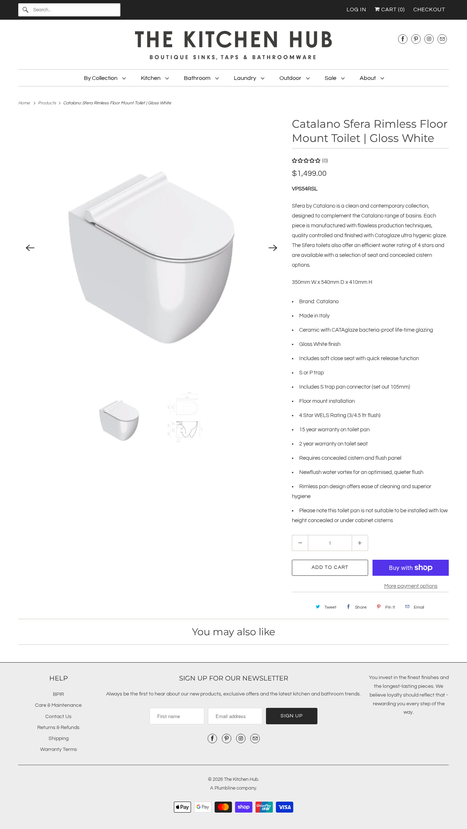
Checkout (429, 9)
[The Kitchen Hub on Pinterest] (416, 39)
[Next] (273, 248)
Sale (331, 78)
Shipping (59, 738)
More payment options (410, 586)
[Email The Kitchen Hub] (442, 39)
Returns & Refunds (58, 727)
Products (47, 103)
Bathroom (198, 78)
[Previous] (30, 248)
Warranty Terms (58, 749)
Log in (356, 9)
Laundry (245, 78)
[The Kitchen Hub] (233, 46)
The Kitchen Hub (241, 779)
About (368, 78)
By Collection (101, 78)
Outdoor (290, 78)
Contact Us (58, 716)
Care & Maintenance (58, 705)
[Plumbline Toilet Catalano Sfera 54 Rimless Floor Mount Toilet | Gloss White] (151, 248)
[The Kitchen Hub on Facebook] (403, 39)
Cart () (392, 9)
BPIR (58, 694)
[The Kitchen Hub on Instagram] (429, 39)
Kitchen (151, 78)
